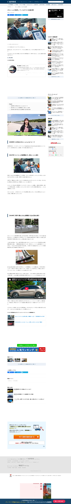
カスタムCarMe (21, 460)
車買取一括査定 (14, 467)
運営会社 (8, 462)
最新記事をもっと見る (55, 139)
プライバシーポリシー (28, 462)
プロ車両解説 (10, 4)
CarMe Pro (36, 4)
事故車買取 (24, 467)
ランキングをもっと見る (55, 115)
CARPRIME (9, 460)
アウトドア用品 (22, 4)
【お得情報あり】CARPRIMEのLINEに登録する (27, 345)
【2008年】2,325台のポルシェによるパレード (19, 105)
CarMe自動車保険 (15, 460)
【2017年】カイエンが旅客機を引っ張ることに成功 (20, 107)
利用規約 (22, 462)
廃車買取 (19, 467)
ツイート (18, 372)
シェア (11, 372)
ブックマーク (25, 372)
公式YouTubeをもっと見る (55, 19)
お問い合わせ (53, 4)
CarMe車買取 (60, 4)
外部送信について (36, 462)
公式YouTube (41, 4)
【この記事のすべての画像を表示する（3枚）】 (27, 97)
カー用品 (16, 4)
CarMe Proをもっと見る (55, 76)
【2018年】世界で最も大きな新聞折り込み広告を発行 (20, 109)
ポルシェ (9, 380)
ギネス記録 (15, 380)
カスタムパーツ (29, 4)
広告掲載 (18, 462)
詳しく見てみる (59, 501)
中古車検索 (48, 4)
